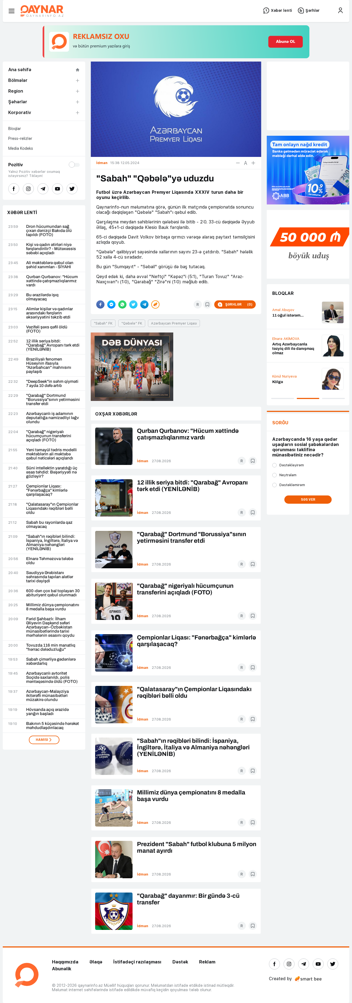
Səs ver (308, 500)
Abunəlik (61, 968)
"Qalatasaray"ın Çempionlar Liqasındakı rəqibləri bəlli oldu (52, 508)
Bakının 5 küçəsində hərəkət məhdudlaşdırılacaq (52, 726)
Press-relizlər (20, 138)
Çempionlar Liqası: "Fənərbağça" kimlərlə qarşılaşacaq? (46, 490)
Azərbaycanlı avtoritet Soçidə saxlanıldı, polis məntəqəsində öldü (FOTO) (52, 677)
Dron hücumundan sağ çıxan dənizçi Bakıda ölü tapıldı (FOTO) (49, 231)
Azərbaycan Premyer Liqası (174, 323)
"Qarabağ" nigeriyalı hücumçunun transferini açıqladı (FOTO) (48, 436)
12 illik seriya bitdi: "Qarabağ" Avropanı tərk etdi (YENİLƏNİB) (52, 345)
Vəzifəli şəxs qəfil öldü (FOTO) (46, 329)
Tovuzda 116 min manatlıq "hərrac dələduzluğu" (50, 647)
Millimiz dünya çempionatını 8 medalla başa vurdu (52, 607)
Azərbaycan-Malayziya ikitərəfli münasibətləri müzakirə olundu (47, 695)
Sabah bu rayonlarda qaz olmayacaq (49, 524)
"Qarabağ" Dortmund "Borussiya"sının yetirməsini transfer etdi (53, 400)
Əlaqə (95, 962)
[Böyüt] (253, 162)
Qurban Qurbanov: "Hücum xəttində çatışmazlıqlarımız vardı (52, 281)
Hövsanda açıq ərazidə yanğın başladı (47, 712)
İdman (142, 461)
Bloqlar (14, 128)
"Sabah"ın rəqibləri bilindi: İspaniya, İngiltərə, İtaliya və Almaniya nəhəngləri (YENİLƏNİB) (52, 542)
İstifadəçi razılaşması (137, 962)
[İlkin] (245, 162)
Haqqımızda (65, 962)
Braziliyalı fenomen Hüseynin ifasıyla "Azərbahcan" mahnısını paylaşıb (48, 365)
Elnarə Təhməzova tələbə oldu (49, 561)
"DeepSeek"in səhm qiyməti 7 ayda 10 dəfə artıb (52, 383)
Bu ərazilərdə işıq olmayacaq (42, 297)
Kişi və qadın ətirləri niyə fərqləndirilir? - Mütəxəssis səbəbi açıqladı (51, 249)
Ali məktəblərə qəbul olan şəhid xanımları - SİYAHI (49, 265)
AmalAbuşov (283, 310)
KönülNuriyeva (284, 376)
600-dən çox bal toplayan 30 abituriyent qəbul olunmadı (53, 593)
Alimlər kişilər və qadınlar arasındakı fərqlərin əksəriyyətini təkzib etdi (49, 313)
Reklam (207, 962)
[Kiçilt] (237, 162)
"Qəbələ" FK (131, 323)
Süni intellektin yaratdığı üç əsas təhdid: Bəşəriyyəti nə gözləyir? (51, 472)
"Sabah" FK (103, 323)
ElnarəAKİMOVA (285, 339)
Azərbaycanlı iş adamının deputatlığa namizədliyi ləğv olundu (52, 418)
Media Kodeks (20, 148)
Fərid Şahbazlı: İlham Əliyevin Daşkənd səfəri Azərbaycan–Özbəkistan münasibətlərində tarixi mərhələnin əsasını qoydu (50, 627)
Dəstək (180, 962)
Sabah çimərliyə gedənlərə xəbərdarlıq (51, 661)
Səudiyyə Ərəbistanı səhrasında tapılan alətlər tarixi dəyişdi (49, 577)
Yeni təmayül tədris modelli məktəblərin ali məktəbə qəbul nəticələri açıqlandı (51, 454)
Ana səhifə (19, 69)
